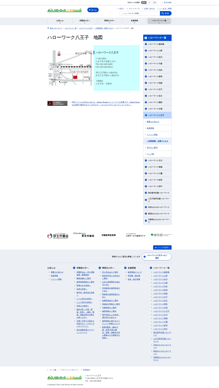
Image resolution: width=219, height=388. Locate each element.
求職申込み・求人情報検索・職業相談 (85, 273)
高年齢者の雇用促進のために (111, 289)
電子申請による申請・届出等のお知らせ (111, 316)
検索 (167, 13)
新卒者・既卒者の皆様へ (85, 294)
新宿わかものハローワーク (158, 214)
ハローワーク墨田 (155, 102)
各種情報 (132, 268)
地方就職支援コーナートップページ (85, 331)
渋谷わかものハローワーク (158, 207)
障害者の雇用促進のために (111, 295)
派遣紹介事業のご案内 (111, 304)
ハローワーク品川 (155, 57)
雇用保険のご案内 (109, 311)
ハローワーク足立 (155, 96)
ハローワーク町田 (155, 180)
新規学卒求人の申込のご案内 (111, 277)
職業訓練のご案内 (84, 278)
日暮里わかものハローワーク (158, 220)
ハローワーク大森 (155, 63)
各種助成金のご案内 (110, 301)
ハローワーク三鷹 (155, 173)
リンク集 (150, 154)
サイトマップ (134, 9)
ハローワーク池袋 (155, 83)
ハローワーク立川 (155, 160)
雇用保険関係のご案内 (85, 282)
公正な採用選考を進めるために (111, 283)
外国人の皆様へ (83, 306)
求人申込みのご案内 (110, 272)
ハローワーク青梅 (155, 167)
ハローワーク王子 (155, 89)
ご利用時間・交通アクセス (157, 141)
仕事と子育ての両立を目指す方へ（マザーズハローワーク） (85, 323)
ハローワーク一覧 (157, 38)
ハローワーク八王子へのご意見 (157, 256)
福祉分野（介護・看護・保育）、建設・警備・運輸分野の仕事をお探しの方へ (85, 313)
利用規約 (86, 370)
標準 (143, 2)
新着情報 (150, 128)
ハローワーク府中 (155, 186)
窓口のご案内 (152, 148)
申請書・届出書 (134, 276)
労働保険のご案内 (109, 308)
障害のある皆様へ (84, 285)
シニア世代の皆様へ (85, 302)
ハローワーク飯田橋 (156, 44)
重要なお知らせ (153, 122)
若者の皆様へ (82, 289)
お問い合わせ (149, 9)
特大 (154, 2)
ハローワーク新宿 (155, 76)
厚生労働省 (168, 2)
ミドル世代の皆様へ (85, 299)
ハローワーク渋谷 (155, 70)
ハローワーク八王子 (156, 115)
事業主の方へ (108, 268)
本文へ (122, 9)
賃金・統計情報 (134, 279)
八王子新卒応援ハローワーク (158, 200)
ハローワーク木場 (155, 109)
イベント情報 (152, 135)
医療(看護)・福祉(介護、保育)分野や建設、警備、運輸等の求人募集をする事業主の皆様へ (111, 332)
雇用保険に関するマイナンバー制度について (111, 322)
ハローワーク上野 (155, 51)
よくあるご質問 (165, 9)
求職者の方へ (83, 268)
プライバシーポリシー (70, 370)
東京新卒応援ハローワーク (158, 193)
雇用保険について (135, 272)
